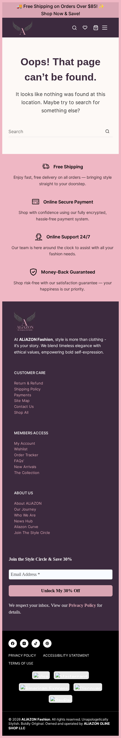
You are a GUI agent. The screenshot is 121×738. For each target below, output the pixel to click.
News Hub (23, 521)
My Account (24, 443)
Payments (22, 395)
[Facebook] (12, 643)
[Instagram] (24, 643)
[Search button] (107, 131)
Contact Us (24, 406)
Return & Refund (28, 383)
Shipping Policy (27, 389)
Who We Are (25, 515)
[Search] (74, 28)
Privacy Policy (82, 605)
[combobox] (55, 131)
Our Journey (25, 509)
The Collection (26, 472)
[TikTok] (36, 643)
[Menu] (104, 27)
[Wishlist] (85, 27)
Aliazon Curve (26, 526)
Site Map (22, 400)
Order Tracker (26, 455)
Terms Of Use (20, 663)
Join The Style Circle (32, 532)
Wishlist (21, 449)
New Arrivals (25, 466)
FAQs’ (19, 461)
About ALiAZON (28, 503)
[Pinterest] (47, 643)
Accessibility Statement (66, 655)
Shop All (21, 412)
